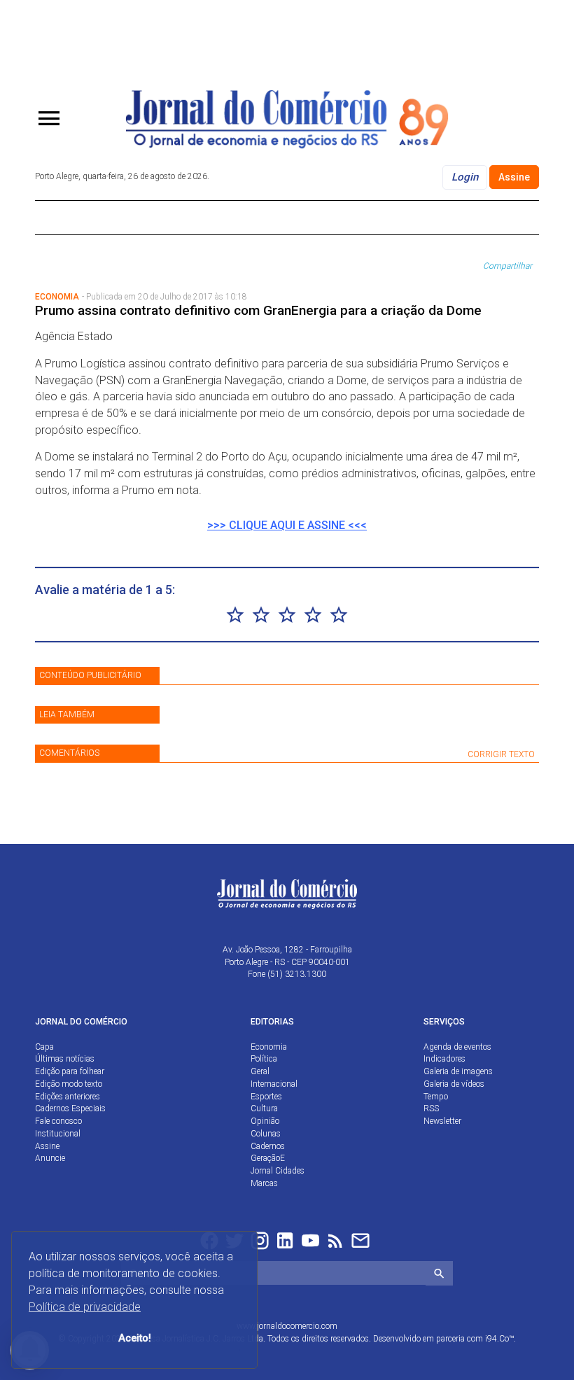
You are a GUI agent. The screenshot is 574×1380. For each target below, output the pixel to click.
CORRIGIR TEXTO (501, 754)
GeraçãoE (268, 1158)
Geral (260, 1071)
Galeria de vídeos (454, 1084)
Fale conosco (58, 1121)
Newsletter (442, 1121)
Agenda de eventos (457, 1047)
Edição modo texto (68, 1084)
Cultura (264, 1108)
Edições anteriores (67, 1096)
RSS (431, 1108)
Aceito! (134, 1338)
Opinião (265, 1121)
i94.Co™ (499, 1339)
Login (464, 177)
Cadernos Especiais (70, 1108)
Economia (269, 1047)
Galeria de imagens (458, 1071)
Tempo (436, 1096)
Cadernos (268, 1146)
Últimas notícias (64, 1059)
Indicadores (444, 1059)
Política (264, 1059)
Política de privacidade (85, 1307)
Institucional (57, 1134)
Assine (514, 177)
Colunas (266, 1134)
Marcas (264, 1183)
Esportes (266, 1096)
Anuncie (50, 1158)
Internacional (274, 1084)
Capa (44, 1047)
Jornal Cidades (277, 1171)
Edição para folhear (69, 1071)
